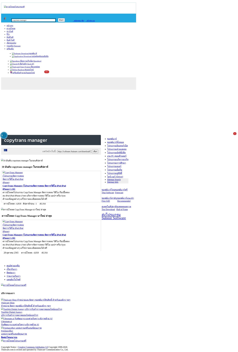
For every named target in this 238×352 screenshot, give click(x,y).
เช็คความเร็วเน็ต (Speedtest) (30, 61)
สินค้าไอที (10, 40)
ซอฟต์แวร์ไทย (108, 191)
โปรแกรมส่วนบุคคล (116, 149)
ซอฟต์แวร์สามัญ (109, 199)
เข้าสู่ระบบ (90, 21)
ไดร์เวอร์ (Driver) (115, 177)
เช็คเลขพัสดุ (35, 67)
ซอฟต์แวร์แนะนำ (125, 199)
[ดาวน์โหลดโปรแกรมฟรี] (14, 7)
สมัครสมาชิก (78, 21)
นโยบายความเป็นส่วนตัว (36, 344)
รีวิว (8, 34)
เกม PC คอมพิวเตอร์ (116, 156)
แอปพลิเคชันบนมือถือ (39, 56)
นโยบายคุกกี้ (57, 344)
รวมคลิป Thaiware (14, 46)
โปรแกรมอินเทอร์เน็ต (117, 146)
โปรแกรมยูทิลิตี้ (114, 173)
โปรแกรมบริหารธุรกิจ (117, 159)
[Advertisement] (119, 112)
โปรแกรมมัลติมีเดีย (116, 152)
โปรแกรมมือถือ (114, 170)
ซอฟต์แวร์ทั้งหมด (115, 142)
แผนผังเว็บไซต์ (13, 279)
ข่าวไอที (10, 31)
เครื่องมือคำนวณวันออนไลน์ (23, 73)
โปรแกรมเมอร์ (114, 166)
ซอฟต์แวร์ (33, 53)
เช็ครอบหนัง (11, 43)
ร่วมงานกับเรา (13, 276)
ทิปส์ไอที (10, 37)
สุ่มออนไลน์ (29, 70)
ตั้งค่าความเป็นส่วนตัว (11, 344)
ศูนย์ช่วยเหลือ (13, 266)
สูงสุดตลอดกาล (123, 208)
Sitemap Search (114, 179)
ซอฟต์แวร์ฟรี (121, 191)
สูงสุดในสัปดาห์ (109, 208)
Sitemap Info (112, 182)
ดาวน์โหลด (11, 29)
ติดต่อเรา (11, 272)
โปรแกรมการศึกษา (116, 163)
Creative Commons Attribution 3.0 (33, 347)
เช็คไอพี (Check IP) (26, 64)
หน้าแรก (10, 26)
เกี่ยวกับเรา (12, 269)
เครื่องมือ (10, 49)
